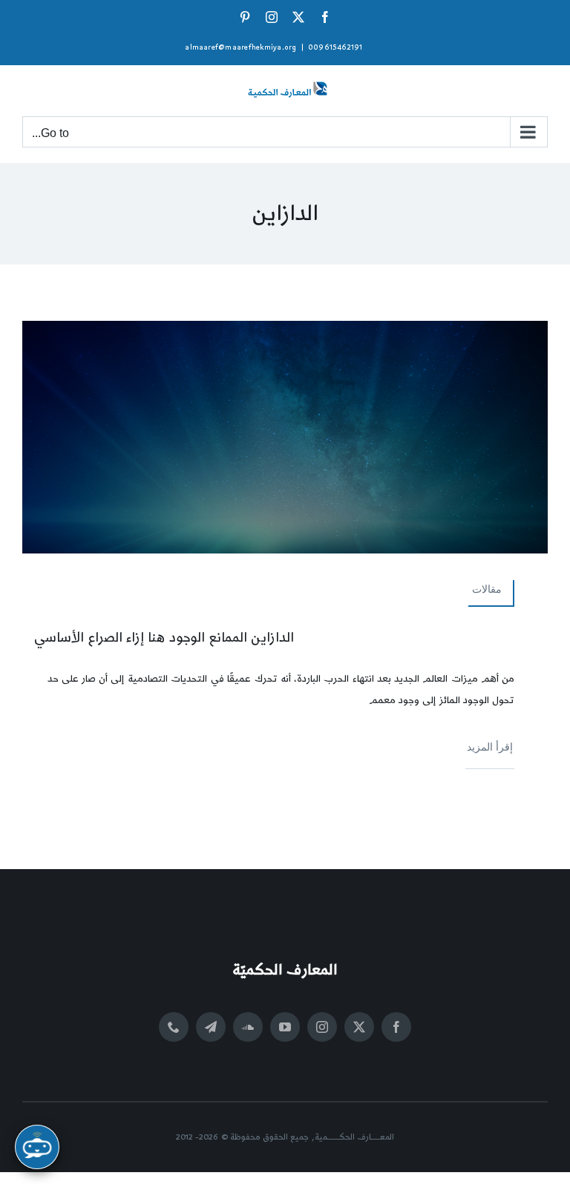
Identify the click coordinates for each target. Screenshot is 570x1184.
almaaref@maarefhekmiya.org (240, 47)
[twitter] (359, 1027)
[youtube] (285, 1027)
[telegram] (211, 1027)
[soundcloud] (248, 1027)
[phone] (174, 1027)
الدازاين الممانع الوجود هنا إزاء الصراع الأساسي (163, 637)
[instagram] (322, 1027)
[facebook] (396, 1027)
